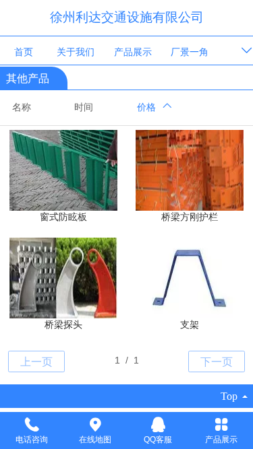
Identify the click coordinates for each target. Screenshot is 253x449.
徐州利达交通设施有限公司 (127, 17)
